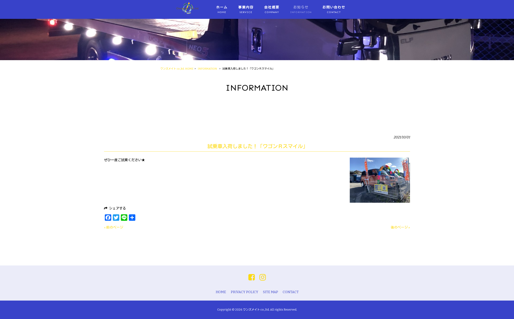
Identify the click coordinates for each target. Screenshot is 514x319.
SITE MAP (270, 292)
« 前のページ (113, 227)
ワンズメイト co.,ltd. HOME (176, 68)
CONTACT (291, 292)
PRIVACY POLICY (244, 292)
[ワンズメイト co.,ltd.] (187, 14)
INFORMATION (207, 68)
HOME (221, 292)
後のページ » (400, 227)
